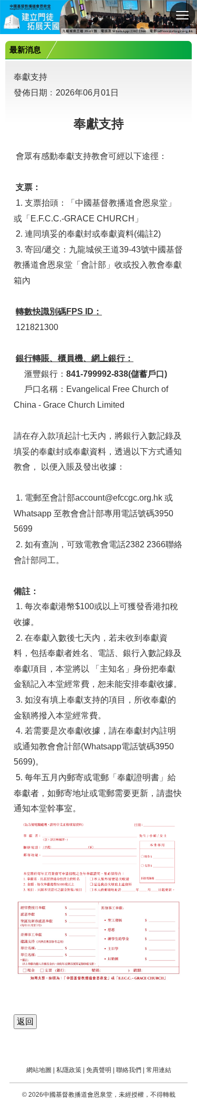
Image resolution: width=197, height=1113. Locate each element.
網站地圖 (38, 1070)
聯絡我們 (128, 1070)
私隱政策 (68, 1070)
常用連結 (158, 1070)
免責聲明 (98, 1070)
